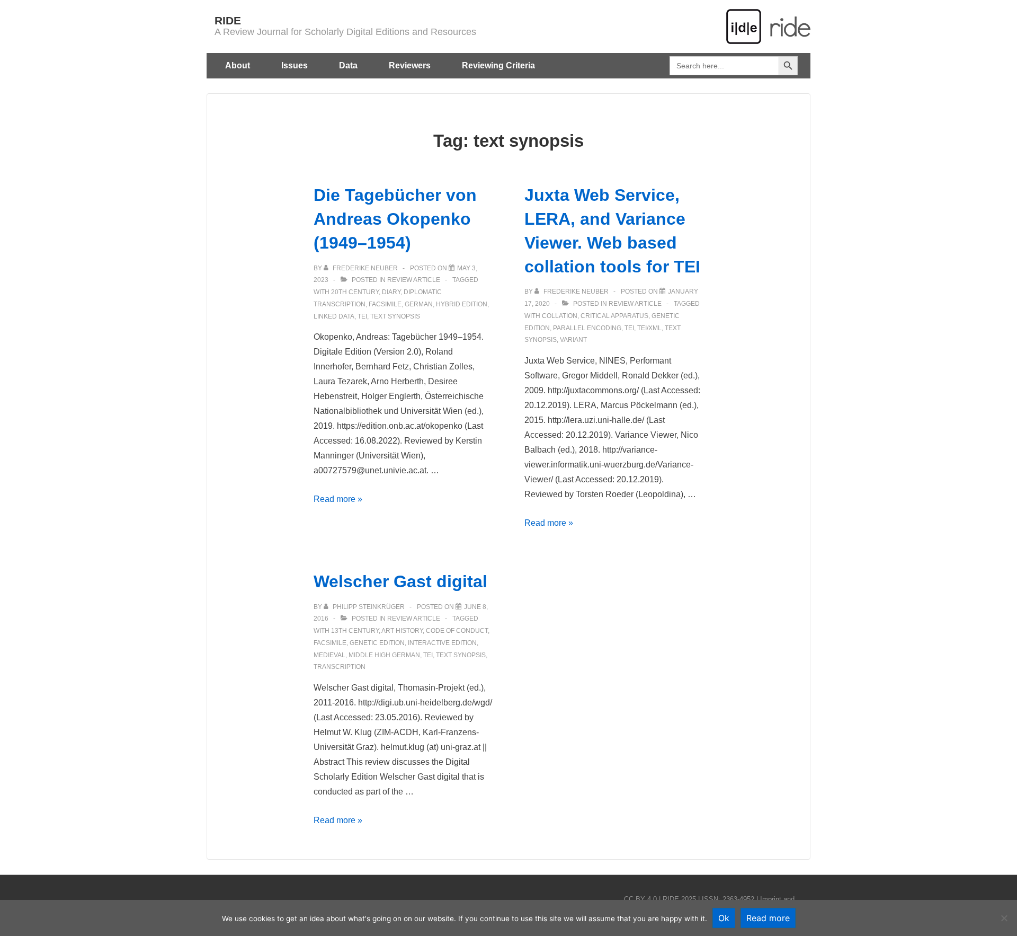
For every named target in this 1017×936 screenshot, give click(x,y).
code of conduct (457, 630)
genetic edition (377, 643)
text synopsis (395, 316)
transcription (339, 666)
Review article (413, 280)
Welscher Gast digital (400, 581)
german (419, 304)
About (237, 65)
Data (348, 65)
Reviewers (410, 65)
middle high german (384, 655)
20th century (355, 292)
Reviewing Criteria (498, 65)
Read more (768, 918)
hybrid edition (461, 304)
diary (391, 292)
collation (559, 316)
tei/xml (649, 328)
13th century (355, 630)
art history (402, 630)
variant (573, 339)
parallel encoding (587, 328)
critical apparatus (614, 316)
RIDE (228, 20)
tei (362, 316)
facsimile (385, 304)
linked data (334, 316)
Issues (294, 65)
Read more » (338, 499)
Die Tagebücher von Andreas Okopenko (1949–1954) (395, 219)
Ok (723, 918)
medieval (329, 655)
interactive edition (442, 643)
